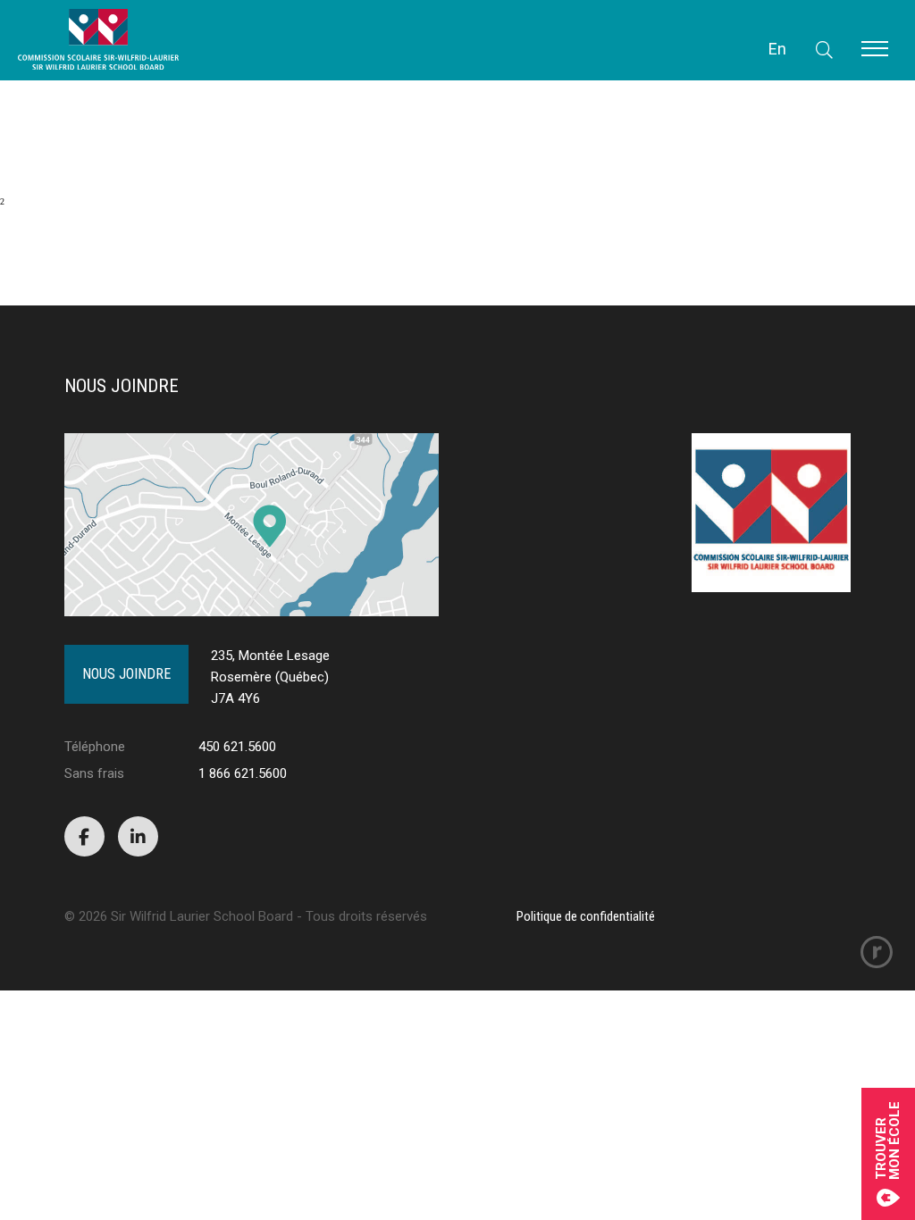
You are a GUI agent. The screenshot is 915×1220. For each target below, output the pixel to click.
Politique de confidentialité (585, 916)
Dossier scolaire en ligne (44, 93)
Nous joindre (126, 673)
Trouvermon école (888, 1140)
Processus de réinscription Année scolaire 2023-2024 (94, 84)
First (35, 136)
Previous (121, 136)
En (777, 48)
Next (34, 253)
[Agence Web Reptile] (876, 952)
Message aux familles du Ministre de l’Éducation (88, 102)
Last (104, 253)
